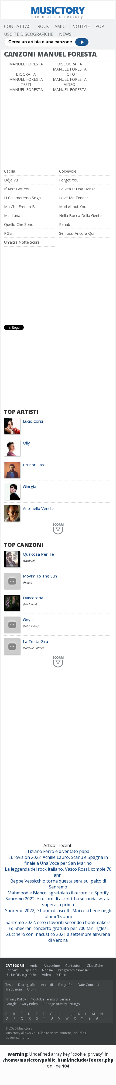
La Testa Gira (35, 641)
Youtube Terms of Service (50, 999)
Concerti (11, 970)
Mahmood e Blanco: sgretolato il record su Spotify (58, 893)
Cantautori (73, 965)
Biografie (65, 984)
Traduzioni (13, 989)
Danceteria (33, 597)
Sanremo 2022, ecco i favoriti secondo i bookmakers (58, 922)
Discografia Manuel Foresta (70, 66)
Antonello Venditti (39, 508)
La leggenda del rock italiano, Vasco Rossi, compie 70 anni (58, 872)
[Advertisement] (58, 131)
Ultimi (31, 989)
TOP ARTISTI (21, 411)
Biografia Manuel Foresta (26, 77)
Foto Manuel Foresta (70, 77)
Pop (99, 26)
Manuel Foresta (26, 63)
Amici (60, 26)
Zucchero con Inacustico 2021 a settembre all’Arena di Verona (58, 937)
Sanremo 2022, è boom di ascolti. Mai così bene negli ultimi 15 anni (58, 913)
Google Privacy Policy (21, 1004)
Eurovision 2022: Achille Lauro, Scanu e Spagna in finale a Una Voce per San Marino (58, 860)
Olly (26, 443)
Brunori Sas (33, 464)
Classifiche (95, 965)
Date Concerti (88, 984)
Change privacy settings (61, 1004)
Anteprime (52, 965)
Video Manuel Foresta (70, 87)
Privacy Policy (15, 999)
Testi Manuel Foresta (26, 87)
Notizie (81, 26)
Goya (28, 619)
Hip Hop (30, 970)
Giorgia (29, 486)
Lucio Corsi (33, 421)
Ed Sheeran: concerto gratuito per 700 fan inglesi (58, 928)
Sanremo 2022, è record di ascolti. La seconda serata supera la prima (58, 902)
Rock (43, 26)
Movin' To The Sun (40, 576)
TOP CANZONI (23, 544)
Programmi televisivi (73, 970)
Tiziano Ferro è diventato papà (58, 851)
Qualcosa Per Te (38, 554)
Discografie (27, 984)
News (65, 34)
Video (46, 974)
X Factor (62, 974)
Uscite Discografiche (28, 34)
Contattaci (18, 26)
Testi (9, 984)
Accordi (47, 984)
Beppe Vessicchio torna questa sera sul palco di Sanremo (58, 884)
